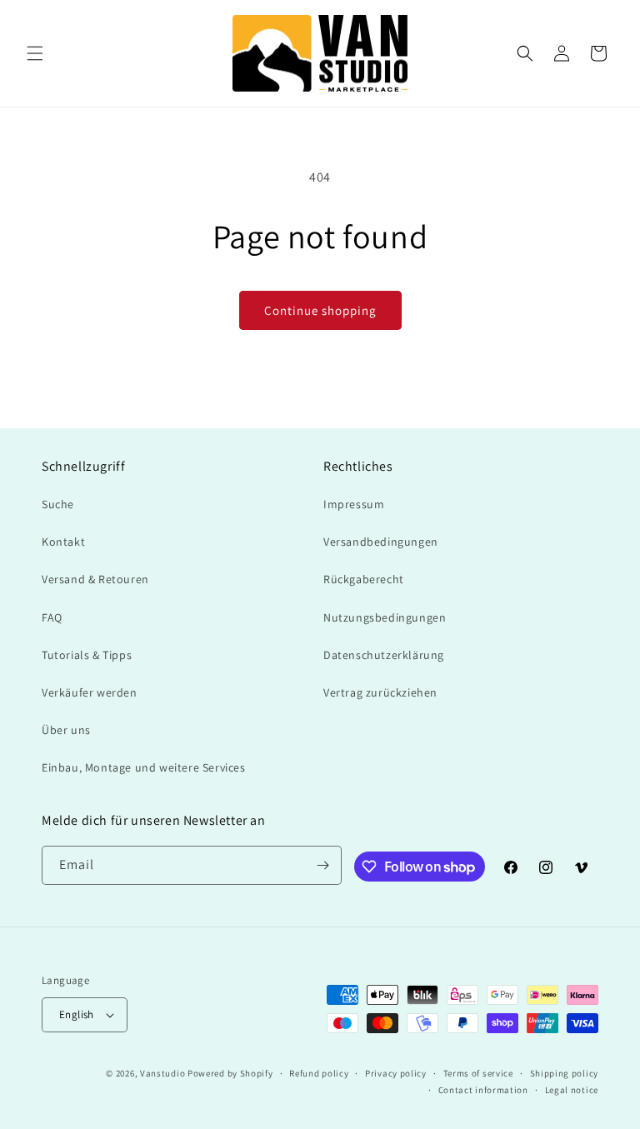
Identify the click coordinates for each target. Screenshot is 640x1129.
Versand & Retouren (95, 579)
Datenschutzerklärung (383, 654)
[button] (35, 53)
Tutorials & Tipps (87, 654)
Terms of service (478, 1073)
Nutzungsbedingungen (384, 617)
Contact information (483, 1090)
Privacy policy (396, 1073)
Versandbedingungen (380, 541)
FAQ (52, 617)
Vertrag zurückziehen (380, 692)
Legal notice (571, 1090)
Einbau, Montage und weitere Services (144, 767)
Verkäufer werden (90, 692)
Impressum (353, 504)
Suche (58, 504)
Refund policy (318, 1073)
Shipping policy (564, 1073)
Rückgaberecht (363, 579)
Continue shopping (320, 310)
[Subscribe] (322, 865)
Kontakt (63, 541)
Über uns (66, 729)
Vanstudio (162, 1073)
